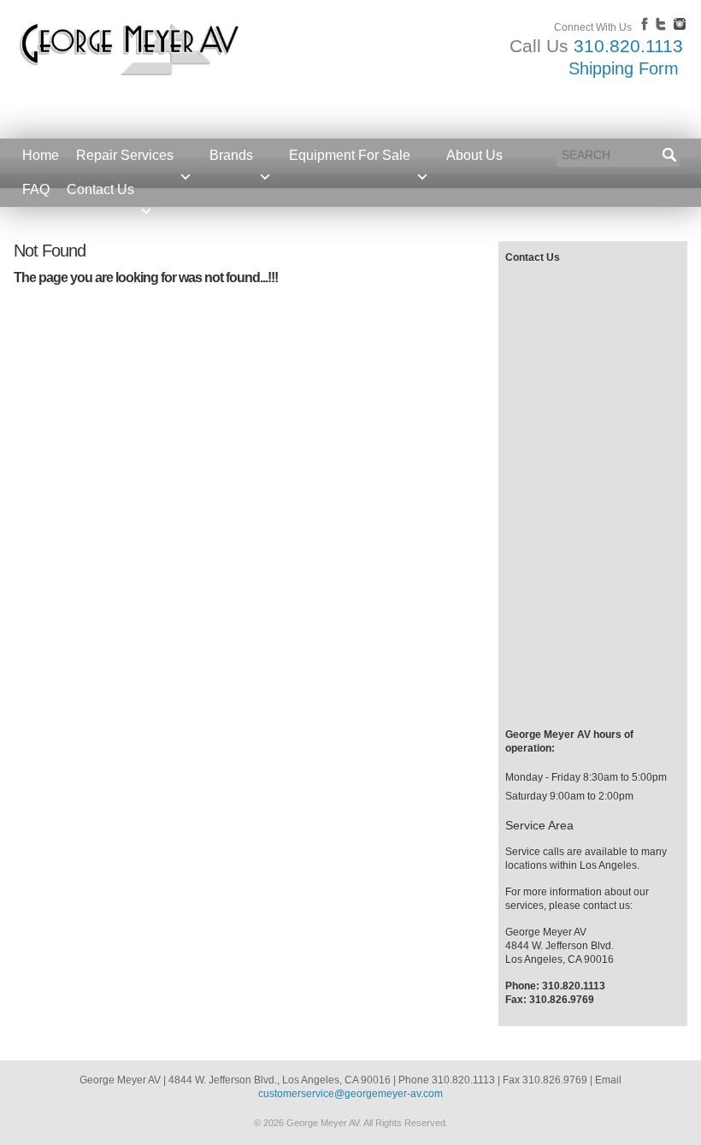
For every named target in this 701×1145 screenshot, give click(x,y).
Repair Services (125, 155)
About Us (474, 155)
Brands (231, 155)
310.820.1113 (628, 46)
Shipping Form (623, 68)
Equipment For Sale (349, 155)
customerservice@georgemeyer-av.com (350, 1094)
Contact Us (100, 189)
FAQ (36, 189)
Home (40, 155)
